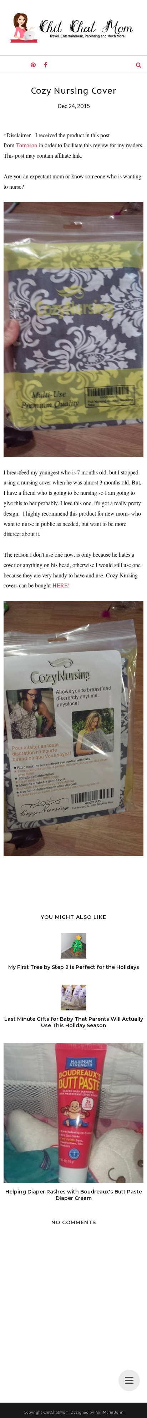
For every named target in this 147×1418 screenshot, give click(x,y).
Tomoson (26, 145)
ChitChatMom (56, 1412)
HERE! (61, 585)
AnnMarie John (109, 1412)
